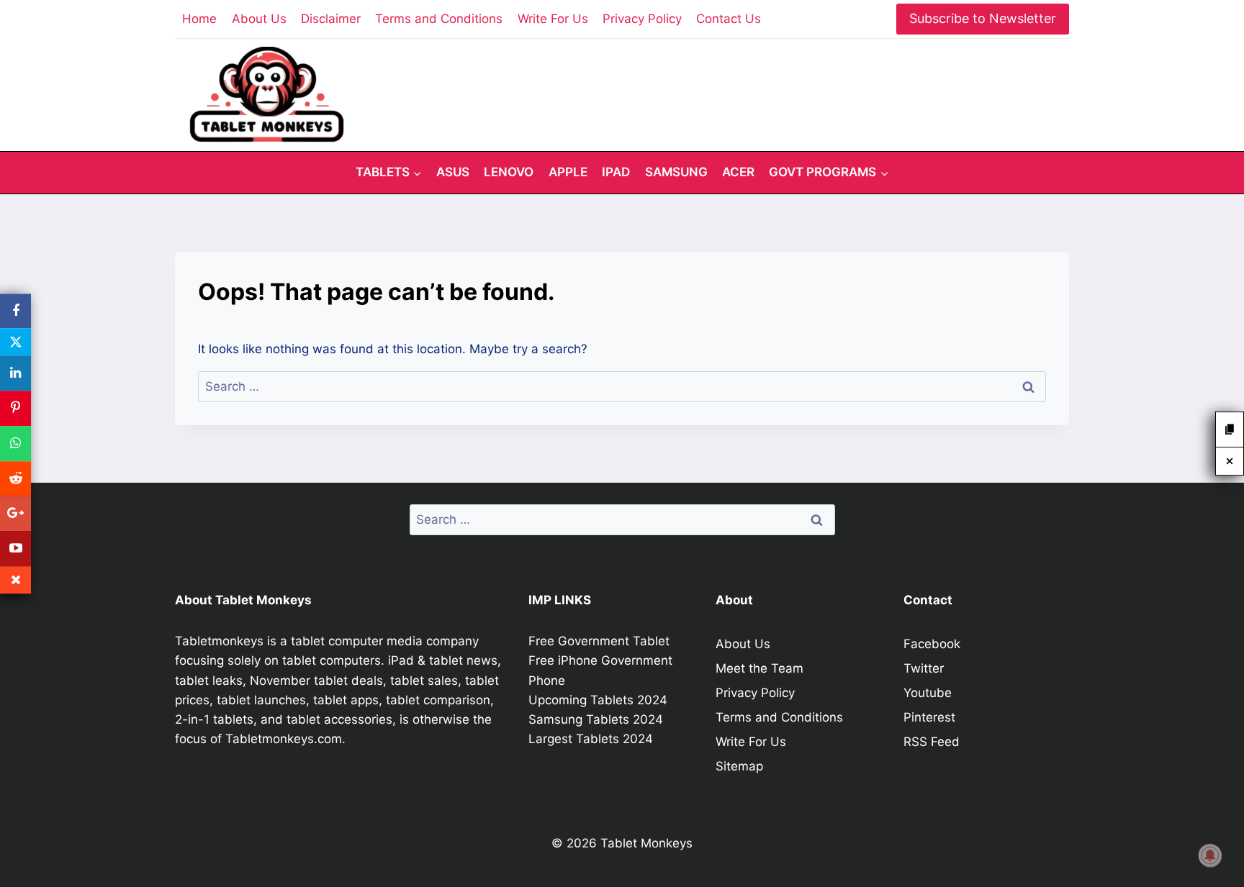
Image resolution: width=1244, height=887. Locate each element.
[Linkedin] (15, 373)
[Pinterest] (15, 408)
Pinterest (929, 717)
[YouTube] (15, 548)
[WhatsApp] (15, 443)
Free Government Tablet (599, 641)
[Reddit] (15, 478)
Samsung (676, 172)
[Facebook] (15, 311)
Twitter (923, 668)
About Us (259, 19)
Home (199, 19)
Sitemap (739, 766)
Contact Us (728, 19)
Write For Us (553, 19)
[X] (15, 342)
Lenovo (508, 172)
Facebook (931, 644)
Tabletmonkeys (219, 641)
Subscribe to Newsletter (982, 18)
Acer (738, 172)
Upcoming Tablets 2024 (597, 700)
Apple (568, 172)
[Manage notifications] (1210, 855)
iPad (616, 172)
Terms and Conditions (438, 19)
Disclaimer (331, 19)
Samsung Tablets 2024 (595, 719)
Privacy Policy (642, 19)
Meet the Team (759, 668)
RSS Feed (931, 741)
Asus (452, 172)
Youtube (927, 693)
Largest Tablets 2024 (590, 739)
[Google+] (15, 514)
